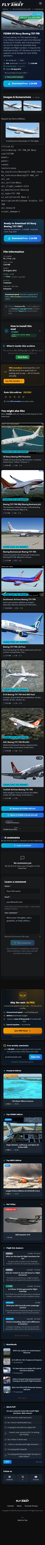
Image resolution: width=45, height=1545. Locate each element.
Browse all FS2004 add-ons (23, 809)
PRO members (16, 297)
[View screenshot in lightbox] (39, 26)
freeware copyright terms (22, 309)
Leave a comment (24, 845)
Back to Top (22, 1520)
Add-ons (5, 9)
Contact (10, 1506)
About (19, 1506)
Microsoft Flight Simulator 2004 (21, 9)
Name (8, 886)
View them (22, 357)
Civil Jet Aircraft (38, 9)
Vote (7, 1462)
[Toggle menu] (40, 3)
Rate (22, 60)
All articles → (22, 1398)
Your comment (11, 913)
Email (7, 897)
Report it (22, 311)
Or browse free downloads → (22, 1036)
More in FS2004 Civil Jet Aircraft (24, 815)
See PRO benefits (12, 381)
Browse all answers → (23, 1335)
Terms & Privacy (31, 1506)
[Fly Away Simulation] (19, 3)
